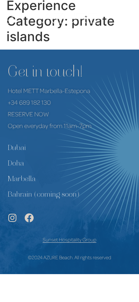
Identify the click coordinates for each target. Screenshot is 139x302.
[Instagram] (12, 218)
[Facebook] (29, 218)
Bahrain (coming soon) (44, 195)
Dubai (17, 148)
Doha (16, 163)
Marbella (22, 179)
